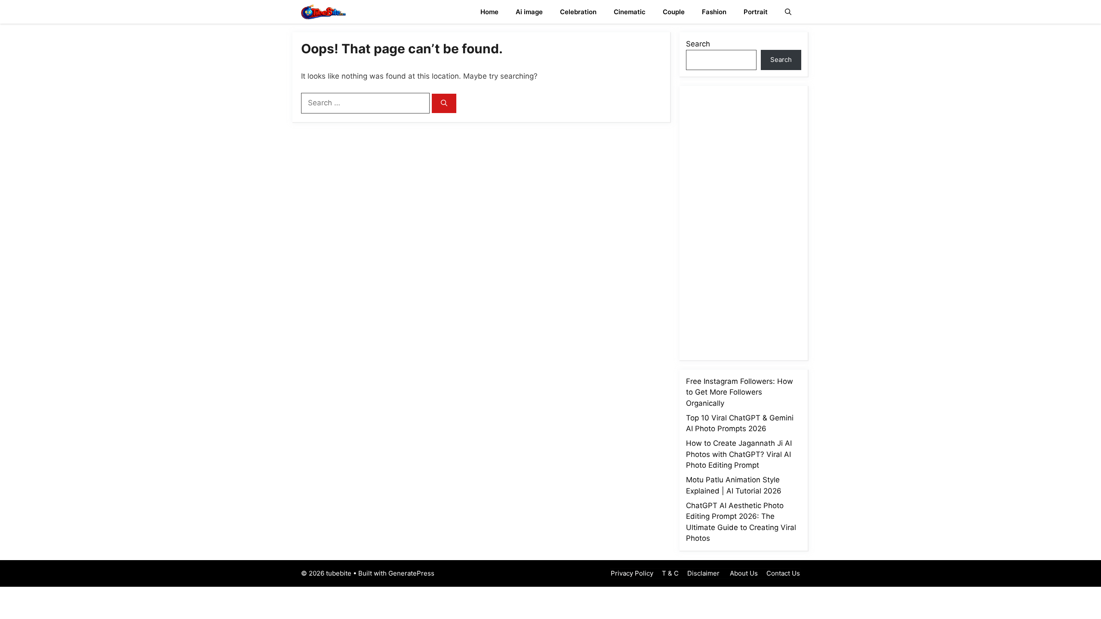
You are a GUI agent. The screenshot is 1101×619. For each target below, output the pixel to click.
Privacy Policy (632, 573)
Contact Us (783, 573)
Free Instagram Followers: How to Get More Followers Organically (739, 392)
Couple (674, 12)
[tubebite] (323, 12)
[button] (788, 12)
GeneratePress (411, 573)
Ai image (529, 12)
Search (698, 44)
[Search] (444, 103)
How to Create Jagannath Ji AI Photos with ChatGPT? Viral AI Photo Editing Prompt (739, 454)
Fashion (714, 12)
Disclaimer (703, 573)
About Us (743, 573)
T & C (670, 573)
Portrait (756, 12)
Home (489, 12)
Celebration (578, 12)
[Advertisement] (750, 221)
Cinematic (630, 12)
